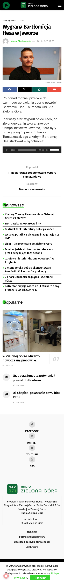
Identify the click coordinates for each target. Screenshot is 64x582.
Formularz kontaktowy (32, 536)
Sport (22, 20)
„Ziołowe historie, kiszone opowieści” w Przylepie (29, 260)
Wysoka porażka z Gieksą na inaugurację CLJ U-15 (32, 236)
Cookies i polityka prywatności (32, 541)
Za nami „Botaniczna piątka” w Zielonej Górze (29, 278)
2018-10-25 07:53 (45, 41)
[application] (32, 149)
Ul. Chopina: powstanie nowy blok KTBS (36, 395)
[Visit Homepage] (34, 5)
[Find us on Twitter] (32, 436)
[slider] (55, 149)
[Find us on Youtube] (32, 448)
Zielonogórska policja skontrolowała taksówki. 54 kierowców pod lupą (28, 269)
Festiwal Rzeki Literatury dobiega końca (29, 229)
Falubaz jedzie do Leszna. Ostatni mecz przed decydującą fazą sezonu (29, 251)
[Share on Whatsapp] (39, 89)
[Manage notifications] (6, 576)
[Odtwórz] (7, 150)
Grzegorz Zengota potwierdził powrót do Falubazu (34, 378)
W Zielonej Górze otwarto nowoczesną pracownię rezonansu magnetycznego (22, 358)
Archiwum (32, 547)
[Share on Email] (54, 89)
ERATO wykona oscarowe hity (23, 223)
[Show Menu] (59, 5)
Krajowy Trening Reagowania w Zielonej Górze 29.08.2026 (29, 216)
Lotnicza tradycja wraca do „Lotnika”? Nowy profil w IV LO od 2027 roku (32, 288)
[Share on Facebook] (10, 89)
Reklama (32, 531)
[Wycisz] (47, 150)
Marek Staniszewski (21, 41)
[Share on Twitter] (25, 89)
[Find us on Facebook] (32, 424)
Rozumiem (40, 577)
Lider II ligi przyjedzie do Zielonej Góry (28, 243)
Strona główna (9, 20)
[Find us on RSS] (32, 459)
